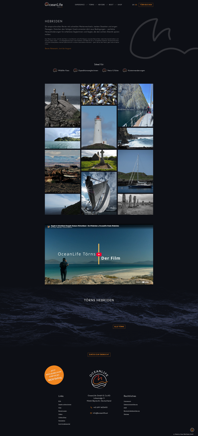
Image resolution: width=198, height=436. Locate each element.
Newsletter (61, 421)
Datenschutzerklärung (131, 404)
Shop (120, 5)
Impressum (127, 401)
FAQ (59, 408)
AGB (125, 408)
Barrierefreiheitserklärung (132, 411)
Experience (80, 5)
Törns (91, 5)
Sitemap (126, 414)
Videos (60, 414)
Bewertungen (62, 411)
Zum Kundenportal (64, 424)
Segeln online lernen (64, 404)
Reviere (101, 5)
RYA (59, 401)
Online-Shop (62, 417)
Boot (111, 5)
